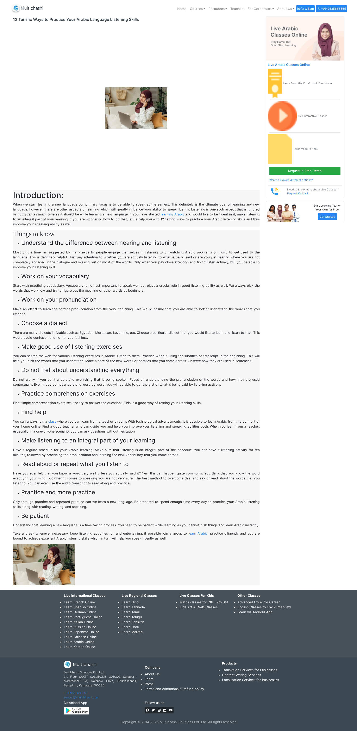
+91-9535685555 (75, 693)
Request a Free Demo (305, 171)
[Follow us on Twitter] (153, 710)
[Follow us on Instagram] (159, 710)
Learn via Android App (255, 612)
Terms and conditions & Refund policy (174, 689)
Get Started (327, 216)
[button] (197, 9)
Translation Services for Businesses (249, 670)
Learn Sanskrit (133, 622)
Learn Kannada (133, 607)
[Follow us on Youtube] (170, 710)
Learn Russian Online (80, 627)
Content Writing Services (241, 675)
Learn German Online (80, 612)
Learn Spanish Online (80, 607)
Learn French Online (79, 602)
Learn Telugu (132, 617)
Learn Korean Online (79, 647)
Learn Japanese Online (81, 632)
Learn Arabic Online (79, 642)
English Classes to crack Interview (264, 607)
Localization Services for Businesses (250, 680)
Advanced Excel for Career (258, 602)
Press (149, 684)
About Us (152, 674)
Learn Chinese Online (80, 637)
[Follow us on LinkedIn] (164, 710)
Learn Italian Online (79, 622)
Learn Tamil (131, 612)
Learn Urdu (130, 627)
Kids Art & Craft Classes (199, 607)
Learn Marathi (132, 632)
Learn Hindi (130, 602)
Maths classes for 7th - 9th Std (204, 602)
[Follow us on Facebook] (147, 710)
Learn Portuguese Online (83, 617)
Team (149, 679)
